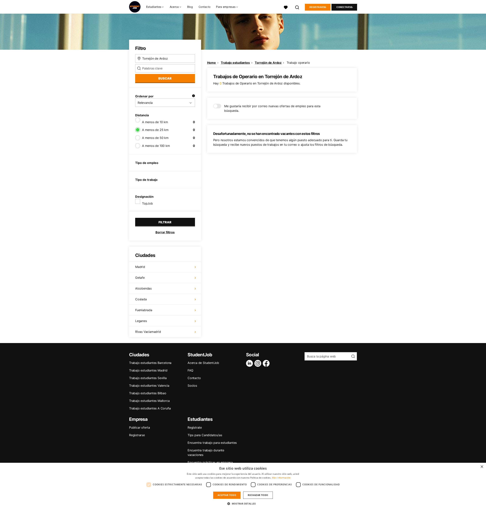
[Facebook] (267, 363)
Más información (281, 477)
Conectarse (344, 7)
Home (211, 63)
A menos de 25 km (155, 130)
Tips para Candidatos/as (205, 435)
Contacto (204, 6)
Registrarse (317, 7)
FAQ (190, 370)
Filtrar (165, 222)
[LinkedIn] (250, 363)
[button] (243, 503)
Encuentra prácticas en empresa (210, 462)
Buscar (165, 78)
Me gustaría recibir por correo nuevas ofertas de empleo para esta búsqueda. (272, 108)
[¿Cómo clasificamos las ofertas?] (193, 96)
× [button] (481, 466)
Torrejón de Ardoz (268, 63)
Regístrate (195, 427)
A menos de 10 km (155, 122)
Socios (192, 385)
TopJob (147, 203)
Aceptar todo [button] (227, 495)
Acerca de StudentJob (203, 363)
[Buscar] (297, 7)
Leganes (141, 321)
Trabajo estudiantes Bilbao (147, 393)
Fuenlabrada (143, 310)
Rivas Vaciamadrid (148, 332)
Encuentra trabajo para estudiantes (212, 443)
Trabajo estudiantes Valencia (149, 385)
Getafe (140, 277)
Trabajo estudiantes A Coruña (150, 408)
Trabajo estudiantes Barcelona (150, 363)
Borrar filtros (165, 232)
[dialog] (243, 486)
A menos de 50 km (155, 138)
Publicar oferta (139, 427)
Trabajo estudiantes (235, 63)
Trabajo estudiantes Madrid (148, 370)
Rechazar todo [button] (258, 495)
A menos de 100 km (156, 146)
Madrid (140, 267)
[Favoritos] (286, 7)
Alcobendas (143, 288)
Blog (190, 6)
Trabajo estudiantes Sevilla (148, 378)
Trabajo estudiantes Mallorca (149, 401)
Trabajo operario (298, 63)
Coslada (141, 299)
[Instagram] (258, 363)
